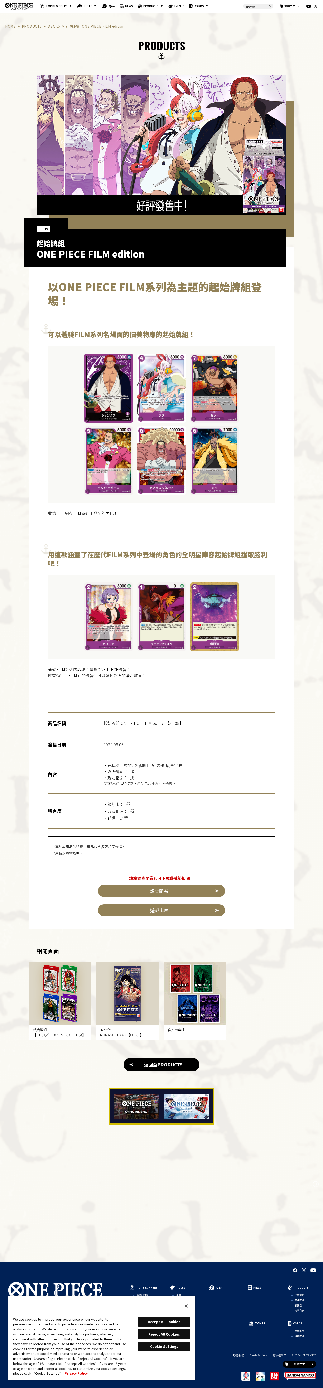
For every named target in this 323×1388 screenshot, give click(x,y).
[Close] (186, 1306)
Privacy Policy (76, 1373)
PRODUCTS (151, 6)
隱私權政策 (279, 1355)
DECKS (54, 26)
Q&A (112, 6)
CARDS (199, 6)
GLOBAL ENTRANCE (303, 1355)
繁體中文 (289, 6)
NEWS (129, 6)
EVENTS (179, 6)
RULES (88, 6)
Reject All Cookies (164, 1334)
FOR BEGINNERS (56, 6)
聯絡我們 (238, 1355)
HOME (10, 26)
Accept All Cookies (164, 1321)
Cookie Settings (258, 1355)
